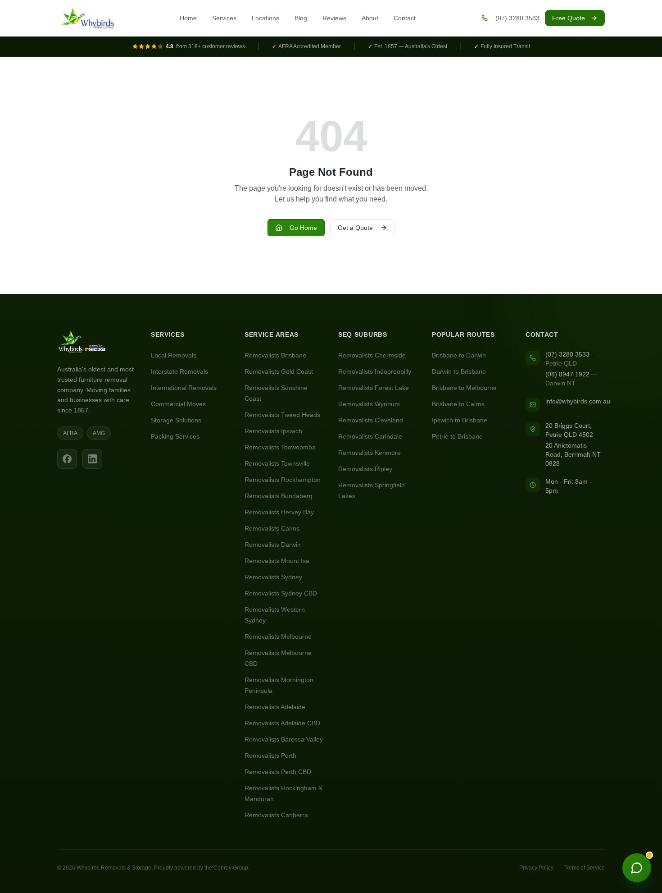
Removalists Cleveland (370, 420)
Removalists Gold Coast (279, 371)
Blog (301, 18)
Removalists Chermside (372, 355)
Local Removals (173, 355)
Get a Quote (355, 227)
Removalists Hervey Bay (279, 512)
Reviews (334, 18)
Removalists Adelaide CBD (282, 723)
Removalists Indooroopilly (374, 371)
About (370, 18)
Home (188, 18)
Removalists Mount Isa (277, 560)
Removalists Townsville (277, 463)
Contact (405, 18)
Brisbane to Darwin (459, 355)
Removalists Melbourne (278, 636)
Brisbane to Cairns (458, 404)
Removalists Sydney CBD (281, 593)
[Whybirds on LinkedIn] (92, 459)
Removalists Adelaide (275, 706)
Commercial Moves (178, 404)
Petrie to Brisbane (457, 436)
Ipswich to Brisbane (459, 420)
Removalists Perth (270, 755)
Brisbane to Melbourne (464, 387)
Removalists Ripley (365, 468)
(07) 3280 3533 (567, 354)
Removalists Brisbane (275, 355)
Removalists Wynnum (369, 404)
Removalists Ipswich (273, 431)
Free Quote (568, 18)
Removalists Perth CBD (278, 771)
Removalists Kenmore (369, 452)
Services (224, 18)
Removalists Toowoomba (280, 447)
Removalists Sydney (273, 577)
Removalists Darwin (273, 544)
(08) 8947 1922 (567, 374)
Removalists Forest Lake (373, 387)
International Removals (184, 387)
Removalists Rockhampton (283, 479)
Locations (265, 18)
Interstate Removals (179, 371)
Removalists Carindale (370, 436)
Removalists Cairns (272, 528)
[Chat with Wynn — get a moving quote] (636, 867)
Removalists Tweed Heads (282, 414)
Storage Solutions (176, 420)
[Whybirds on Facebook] (67, 459)
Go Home (303, 227)
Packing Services (175, 436)
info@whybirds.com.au (577, 401)
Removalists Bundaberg (279, 495)
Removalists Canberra (276, 815)
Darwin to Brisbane (459, 371)
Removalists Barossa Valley (284, 739)
